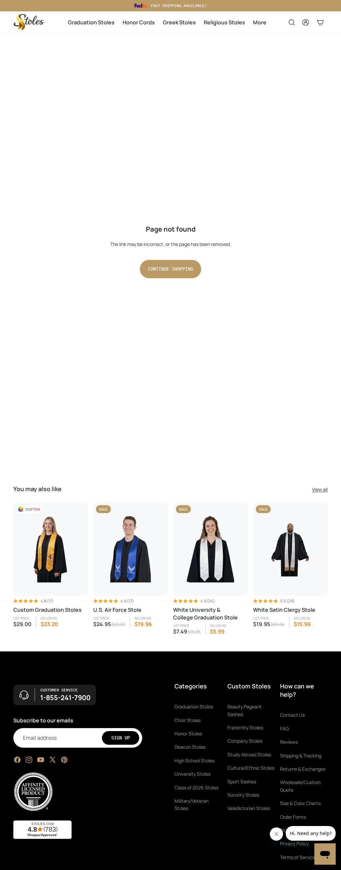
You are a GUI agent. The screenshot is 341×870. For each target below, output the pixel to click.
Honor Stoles (188, 733)
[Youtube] (41, 760)
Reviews (289, 742)
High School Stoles (194, 760)
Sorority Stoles (243, 795)
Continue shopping (170, 269)
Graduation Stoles (193, 706)
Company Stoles (244, 741)
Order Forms (293, 816)
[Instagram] (29, 760)
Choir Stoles (187, 720)
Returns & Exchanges (302, 769)
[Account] (305, 22)
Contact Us (292, 715)
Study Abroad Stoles (249, 754)
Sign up (120, 738)
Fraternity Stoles (245, 727)
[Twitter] (53, 760)
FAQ (284, 728)
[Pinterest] (64, 760)
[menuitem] (259, 22)
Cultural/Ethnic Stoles (250, 768)
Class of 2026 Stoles (196, 787)
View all (320, 489)
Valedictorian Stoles (248, 808)
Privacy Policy (294, 843)
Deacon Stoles (189, 747)
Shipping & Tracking (300, 755)
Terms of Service (297, 857)
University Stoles (192, 774)
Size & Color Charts (300, 803)
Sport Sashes (241, 781)
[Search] (291, 22)
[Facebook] (17, 760)
